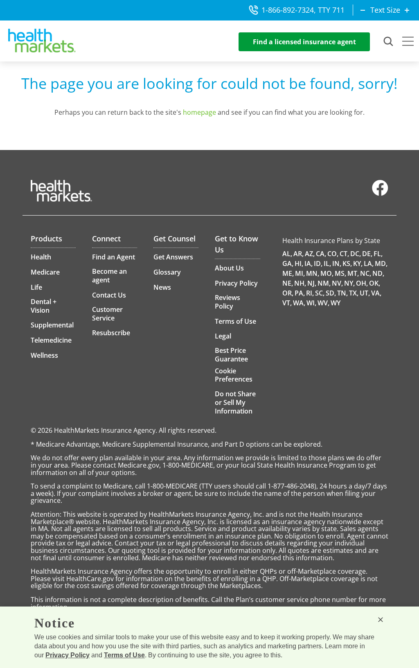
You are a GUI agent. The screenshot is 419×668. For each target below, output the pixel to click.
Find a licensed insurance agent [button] (304, 41)
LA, (369, 263)
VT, (287, 302)
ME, (288, 273)
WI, (311, 302)
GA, (287, 263)
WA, (299, 302)
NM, (324, 283)
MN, (312, 273)
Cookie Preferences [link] (233, 375)
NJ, (311, 283)
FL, (378, 253)
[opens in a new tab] (380, 193)
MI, (300, 273)
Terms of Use (124, 655)
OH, (362, 283)
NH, (300, 283)
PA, (300, 293)
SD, (331, 293)
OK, (374, 283)
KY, (358, 263)
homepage (199, 112)
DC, (355, 253)
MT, (353, 273)
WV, (323, 302)
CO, (332, 253)
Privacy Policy (67, 655)
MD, (381, 263)
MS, (340, 273)
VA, (376, 293)
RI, (310, 293)
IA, (308, 263)
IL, (327, 263)
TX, (353, 293)
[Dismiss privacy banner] (380, 620)
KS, (347, 263)
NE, (287, 283)
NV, (337, 283)
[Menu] (408, 42)
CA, (321, 253)
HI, (299, 263)
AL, (287, 253)
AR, (298, 253)
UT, (365, 293)
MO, (326, 273)
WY (335, 302)
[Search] (389, 42)
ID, (318, 263)
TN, (342, 293)
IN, (336, 263)
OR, (287, 293)
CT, (344, 253)
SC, (319, 293)
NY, (349, 283)
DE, (367, 253)
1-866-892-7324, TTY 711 (303, 10)
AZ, (310, 253)
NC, (365, 273)
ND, (378, 273)
